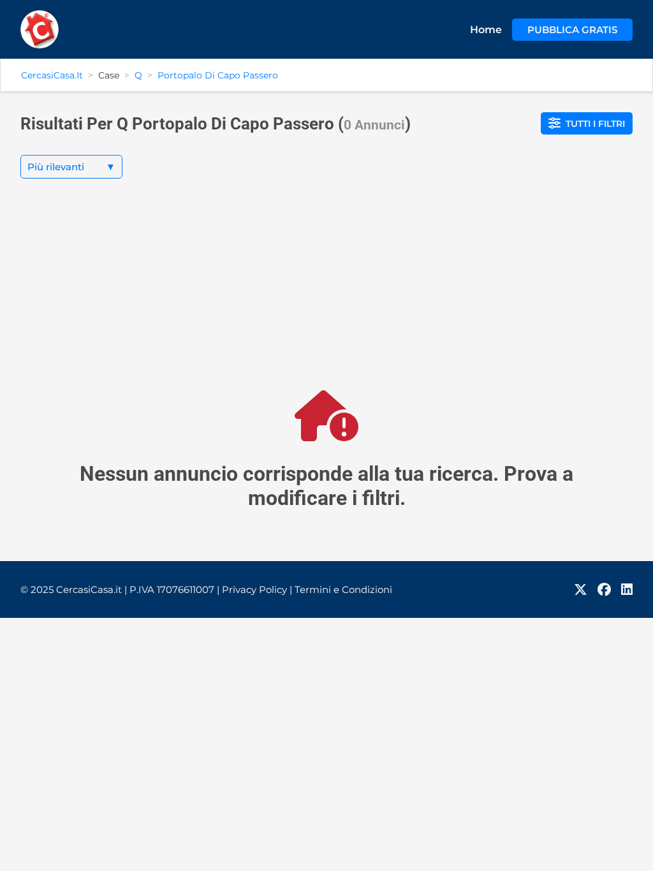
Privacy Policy (257, 589)
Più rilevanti (71, 167)
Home (486, 30)
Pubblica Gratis (572, 30)
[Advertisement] (326, 294)
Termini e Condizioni (343, 589)
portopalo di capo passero (218, 75)
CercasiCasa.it (52, 75)
